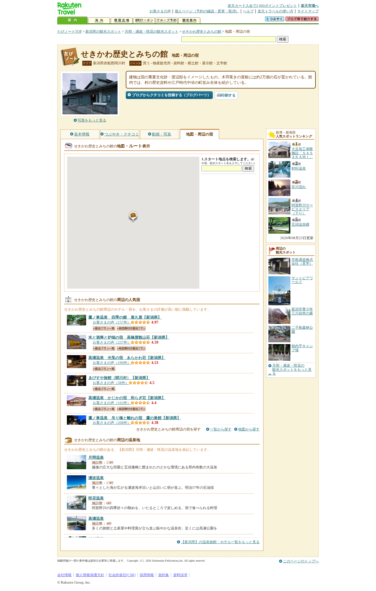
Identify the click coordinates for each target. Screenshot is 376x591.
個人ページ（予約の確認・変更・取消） (207, 11)
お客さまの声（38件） (111, 383)
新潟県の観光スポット (103, 31)
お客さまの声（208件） (112, 423)
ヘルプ (248, 11)
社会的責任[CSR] (121, 575)
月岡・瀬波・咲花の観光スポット (151, 31)
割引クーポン (144, 20)
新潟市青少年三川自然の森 (302, 311)
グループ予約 (167, 20)
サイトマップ (308, 11)
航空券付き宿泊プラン (131, 328)
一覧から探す (220, 429)
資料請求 (180, 575)
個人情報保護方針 (90, 575)
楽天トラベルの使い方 (275, 11)
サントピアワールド (302, 280)
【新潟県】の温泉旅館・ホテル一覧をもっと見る (220, 542)
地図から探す (249, 429)
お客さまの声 (160, 11)
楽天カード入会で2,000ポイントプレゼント (262, 6)
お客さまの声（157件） (112, 322)
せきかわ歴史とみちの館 (201, 31)
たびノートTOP (69, 31)
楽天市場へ (310, 6)
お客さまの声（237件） (112, 342)
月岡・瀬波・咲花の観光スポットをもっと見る (292, 369)
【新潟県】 (125, 317)
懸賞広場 (122, 20)
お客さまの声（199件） (112, 363)
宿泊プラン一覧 (104, 328)
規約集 (163, 575)
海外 (99, 20)
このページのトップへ (301, 561)
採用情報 (147, 575)
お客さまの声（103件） (112, 403)
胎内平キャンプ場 (302, 348)
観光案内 (189, 20)
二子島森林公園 (302, 329)
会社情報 (64, 575)
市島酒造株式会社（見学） (302, 262)
